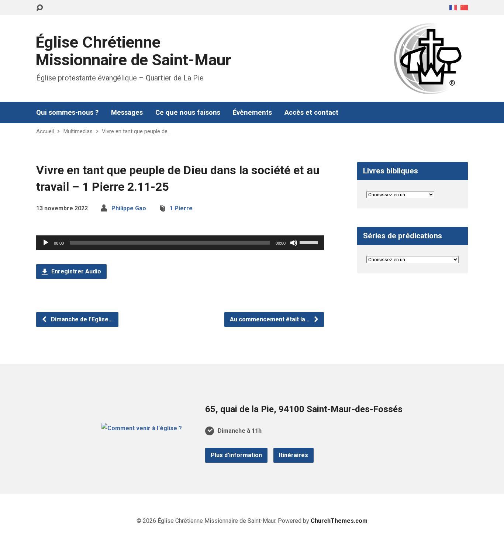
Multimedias (78, 131)
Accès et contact (311, 112)
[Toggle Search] (39, 8)
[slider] (310, 242)
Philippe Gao (128, 208)
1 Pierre (181, 208)
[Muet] (293, 242)
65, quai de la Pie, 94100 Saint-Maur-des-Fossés (304, 409)
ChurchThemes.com (339, 520)
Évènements (252, 112)
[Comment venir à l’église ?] (141, 428)
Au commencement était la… (270, 319)
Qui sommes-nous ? (67, 112)
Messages (127, 112)
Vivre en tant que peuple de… (136, 131)
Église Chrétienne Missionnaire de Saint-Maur (133, 51)
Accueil (45, 131)
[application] (180, 242)
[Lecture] (45, 242)
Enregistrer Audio (75, 271)
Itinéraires (293, 455)
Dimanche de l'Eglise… (81, 319)
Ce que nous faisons (187, 112)
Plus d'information (236, 455)
